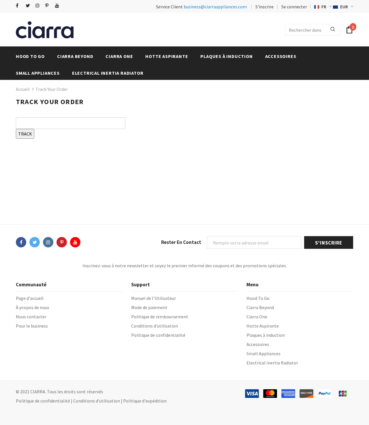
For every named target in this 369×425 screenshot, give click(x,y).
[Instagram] (39, 5)
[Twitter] (29, 5)
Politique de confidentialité (43, 401)
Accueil (23, 89)
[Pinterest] (48, 5)
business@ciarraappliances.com (215, 7)
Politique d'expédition (145, 401)
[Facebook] (19, 5)
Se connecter (294, 7)
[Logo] (45, 29)
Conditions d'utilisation (96, 401)
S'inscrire (264, 7)
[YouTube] (58, 5)
